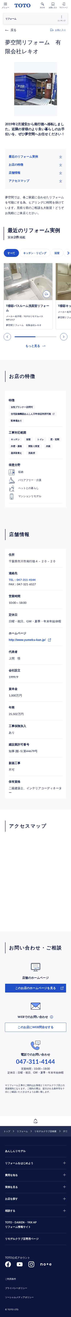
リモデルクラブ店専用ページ (22, 1239)
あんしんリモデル (15, 1151)
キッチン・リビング (35, 253)
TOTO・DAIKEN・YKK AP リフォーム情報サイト (21, 1224)
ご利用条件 (10, 1279)
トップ (7, 1131)
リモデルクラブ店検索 (45, 1131)
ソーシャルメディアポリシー (19, 1297)
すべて (11, 253)
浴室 (57, 253)
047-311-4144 (35, 1062)
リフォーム (22, 1131)
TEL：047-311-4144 (22, 579)
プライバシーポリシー (16, 1288)
